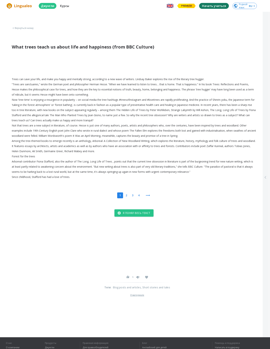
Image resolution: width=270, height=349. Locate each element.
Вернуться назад (24, 28)
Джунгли (49, 347)
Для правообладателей (95, 347)
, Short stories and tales (155, 287)
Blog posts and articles (127, 287)
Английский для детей (154, 347)
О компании (12, 347)
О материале (137, 295)
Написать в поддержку (227, 347)
